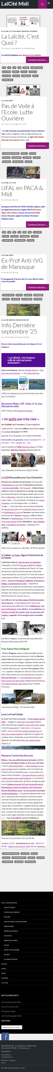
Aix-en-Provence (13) (9, 1007)
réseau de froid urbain (26, 722)
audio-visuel (37, 67)
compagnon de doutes (15, 524)
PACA (36, 76)
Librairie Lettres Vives (33, 509)
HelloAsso (41, 846)
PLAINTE (17, 818)
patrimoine (7, 240)
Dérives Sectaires (10, 940)
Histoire (7, 917)
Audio (3, 969)
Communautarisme (12, 912)
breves (12, 320)
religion (6, 161)
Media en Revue (22, 320)
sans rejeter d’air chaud (34, 725)
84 (30, 232)
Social (6, 945)
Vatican (38, 299)
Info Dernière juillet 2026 (11, 1016)
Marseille (26, 76)
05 (4, 67)
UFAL (16, 200)
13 (9, 67)
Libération (11, 497)
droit (16, 72)
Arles (26, 67)
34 (14, 67)
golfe (13, 419)
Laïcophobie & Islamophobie (15, 922)
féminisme (16, 157)
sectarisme (27, 299)
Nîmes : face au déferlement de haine (19, 760)
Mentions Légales (8, 1060)
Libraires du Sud (10, 509)
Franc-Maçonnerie (11, 950)
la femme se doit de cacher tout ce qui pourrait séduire (23, 612)
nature (41, 857)
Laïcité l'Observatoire (26, 48)
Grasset (26, 488)
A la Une (4, 31)
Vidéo (3, 973)
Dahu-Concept (20, 1068)
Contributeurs (7, 1057)
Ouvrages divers (10, 959)
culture (6, 72)
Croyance (8, 936)
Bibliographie (22, 31)
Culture (4, 983)
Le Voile (16, 555)
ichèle (8, 677)
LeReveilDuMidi (15, 766)
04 (4, 232)
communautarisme (11, 153)
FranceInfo (12, 728)
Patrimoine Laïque (8, 1011)
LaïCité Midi (15, 4)
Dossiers (33, 31)
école (24, 72)
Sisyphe (23, 565)
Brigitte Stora (30, 370)
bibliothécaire (17, 518)
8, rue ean (10, 431)
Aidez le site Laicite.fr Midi (19, 846)
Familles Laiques (26, 447)
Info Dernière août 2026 (11, 1002)
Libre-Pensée (9, 926)
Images (4, 964)
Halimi (39, 565)
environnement (19, 857)
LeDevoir (31, 524)
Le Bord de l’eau (32, 373)
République (7, 80)
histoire (6, 76)
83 (19, 67)
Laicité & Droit (9, 907)
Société (7, 954)
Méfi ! (11, 101)
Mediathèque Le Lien (9, 485)
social (28, 161)
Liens (3, 1062)
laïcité (16, 76)
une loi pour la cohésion (29, 562)
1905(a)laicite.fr (24, 1048)
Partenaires (6, 1055)
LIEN (6, 477)
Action (12, 31)
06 (14, 232)
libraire (26, 515)
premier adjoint (10, 521)
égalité (33, 72)
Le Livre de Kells (10, 488)
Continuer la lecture (37, 60)
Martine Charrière (24, 410)
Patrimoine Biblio (11, 931)
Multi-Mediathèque (9, 903)
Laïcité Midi (21, 124)
